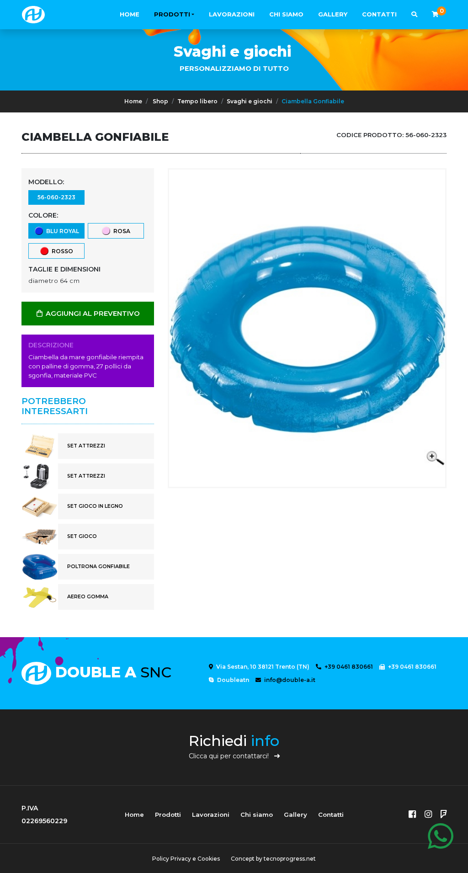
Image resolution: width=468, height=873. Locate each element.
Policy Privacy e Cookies (186, 858)
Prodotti (172, 14)
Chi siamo (286, 14)
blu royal (61, 231)
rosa (120, 231)
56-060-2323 (56, 197)
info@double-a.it (289, 679)
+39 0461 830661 (348, 666)
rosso (61, 251)
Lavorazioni (232, 14)
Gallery (332, 14)
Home (129, 14)
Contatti (379, 14)
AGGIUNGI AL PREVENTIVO (92, 313)
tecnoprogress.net (290, 858)
